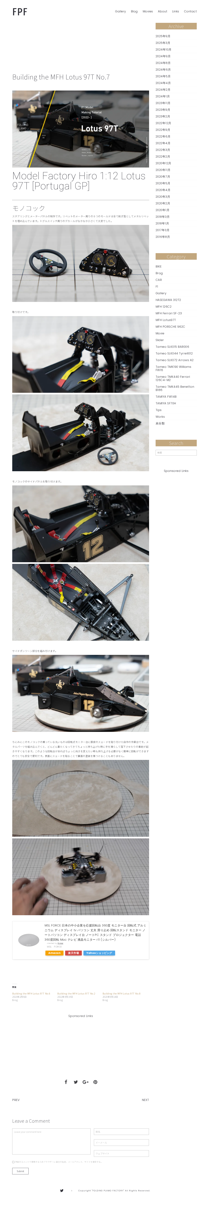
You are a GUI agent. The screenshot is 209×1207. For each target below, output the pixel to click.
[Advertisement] (80, 47)
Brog (159, 273)
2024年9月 (163, 56)
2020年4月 (163, 190)
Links (175, 11)
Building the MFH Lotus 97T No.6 (31, 993)
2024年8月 (163, 63)
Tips (159, 410)
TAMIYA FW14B (166, 396)
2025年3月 (163, 43)
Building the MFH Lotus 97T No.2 (76, 993)
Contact (190, 11)
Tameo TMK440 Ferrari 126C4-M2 (173, 378)
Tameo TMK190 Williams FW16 (173, 368)
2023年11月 (163, 103)
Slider (160, 340)
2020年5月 (163, 183)
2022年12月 (163, 123)
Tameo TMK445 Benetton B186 (175, 388)
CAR (159, 280)
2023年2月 (163, 116)
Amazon (54, 953)
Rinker (60, 943)
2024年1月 (163, 96)
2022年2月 (163, 156)
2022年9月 (163, 129)
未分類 (160, 423)
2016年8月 (163, 236)
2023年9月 (163, 109)
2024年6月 (163, 69)
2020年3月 (163, 196)
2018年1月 (162, 223)
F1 (157, 286)
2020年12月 (163, 163)
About (162, 11)
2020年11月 (163, 170)
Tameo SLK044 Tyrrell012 (174, 353)
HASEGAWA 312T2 (168, 300)
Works (160, 416)
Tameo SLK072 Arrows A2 (175, 360)
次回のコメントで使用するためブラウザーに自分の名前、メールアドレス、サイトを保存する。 (59, 1161)
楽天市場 (73, 953)
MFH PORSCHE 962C (170, 326)
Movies (148, 11)
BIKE (159, 266)
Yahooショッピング (99, 953)
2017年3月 (163, 230)
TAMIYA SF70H (166, 403)
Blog (134, 11)
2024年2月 (163, 89)
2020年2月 (163, 203)
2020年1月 (163, 210)
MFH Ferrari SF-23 (169, 313)
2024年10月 (164, 49)
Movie (160, 333)
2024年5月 (163, 76)
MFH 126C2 (164, 306)
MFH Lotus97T (166, 320)
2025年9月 (163, 36)
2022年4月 (163, 143)
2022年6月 (163, 136)
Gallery (120, 11)
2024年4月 (163, 83)
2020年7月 (163, 176)
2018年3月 (163, 216)
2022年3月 (163, 150)
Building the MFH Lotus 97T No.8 (122, 993)
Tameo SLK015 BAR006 (172, 346)
